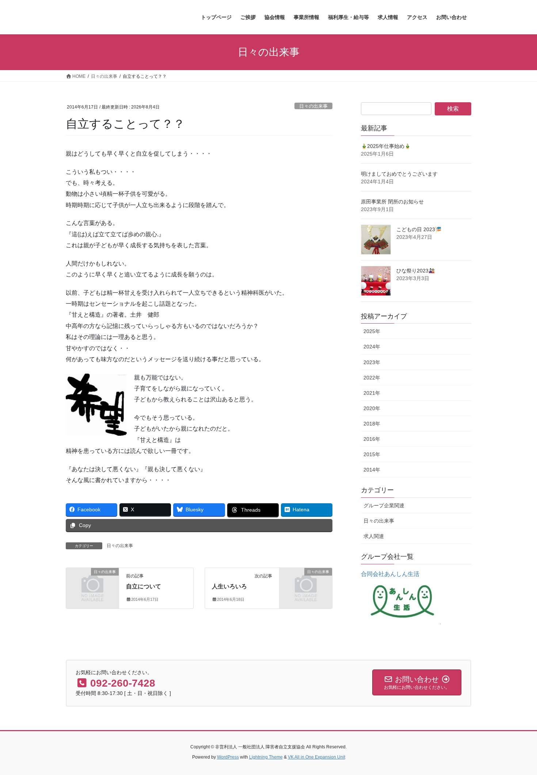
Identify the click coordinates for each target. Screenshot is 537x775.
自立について (143, 586)
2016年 (371, 439)
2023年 (371, 362)
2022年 (371, 378)
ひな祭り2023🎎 (415, 271)
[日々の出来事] (92, 584)
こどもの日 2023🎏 (418, 229)
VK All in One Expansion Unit (316, 757)
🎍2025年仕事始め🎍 (386, 146)
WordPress (228, 757)
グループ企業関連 (383, 505)
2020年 (371, 408)
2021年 (371, 393)
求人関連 (373, 536)
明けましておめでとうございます (399, 174)
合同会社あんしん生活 (390, 574)
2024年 (371, 347)
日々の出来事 (313, 106)
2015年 (371, 454)
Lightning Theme (266, 757)
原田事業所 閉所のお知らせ (392, 202)
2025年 (371, 331)
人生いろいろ (229, 586)
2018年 (371, 424)
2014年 (371, 470)
